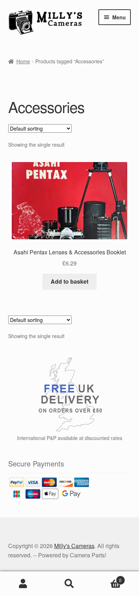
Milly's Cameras (74, 546)
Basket (107, 577)
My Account (23, 584)
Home (23, 61)
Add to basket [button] (69, 281)
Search (69, 584)
